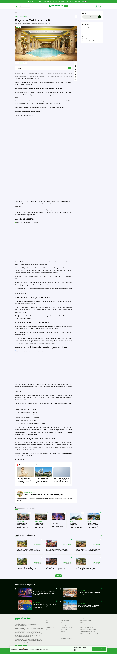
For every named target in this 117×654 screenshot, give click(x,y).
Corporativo (85, 38)
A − (21, 63)
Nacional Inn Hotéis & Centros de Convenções (27, 23)
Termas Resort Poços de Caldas (88, 631)
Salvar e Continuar (99, 649)
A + (17, 63)
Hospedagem (23, 16)
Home (47, 620)
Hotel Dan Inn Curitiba (85, 620)
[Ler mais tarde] (29, 513)
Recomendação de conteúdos (82, 650)
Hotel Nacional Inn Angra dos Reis (88, 629)
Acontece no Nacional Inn (88, 40)
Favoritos (70, 1)
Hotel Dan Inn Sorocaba (86, 622)
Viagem (84, 31)
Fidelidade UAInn (50, 627)
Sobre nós (48, 622)
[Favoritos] (96, 6)
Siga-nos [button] (77, 1)
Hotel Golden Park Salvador (86, 627)
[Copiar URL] (75, 80)
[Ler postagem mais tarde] (76, 16)
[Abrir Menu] (16, 6)
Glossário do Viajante (59, 1)
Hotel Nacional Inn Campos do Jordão (89, 633)
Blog (40, 1)
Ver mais (58, 575)
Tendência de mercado (88, 29)
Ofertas (48, 629)
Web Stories (47, 1)
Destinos (48, 625)
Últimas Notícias (32, 1)
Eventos (84, 37)
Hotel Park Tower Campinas (86, 625)
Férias (16, 16)
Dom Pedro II (33, 301)
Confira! (19, 500)
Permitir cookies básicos (81, 647)
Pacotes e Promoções (66, 638)
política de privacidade (43, 649)
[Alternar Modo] (25, 63)
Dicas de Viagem (86, 27)
